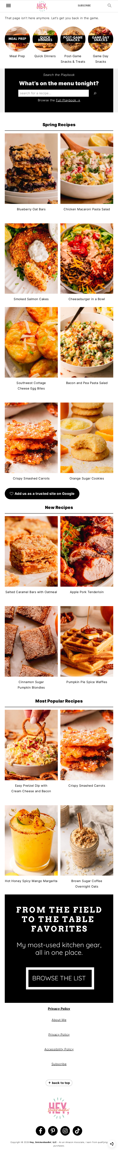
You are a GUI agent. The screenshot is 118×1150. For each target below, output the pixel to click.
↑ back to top (59, 1083)
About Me (59, 1020)
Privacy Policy (59, 1009)
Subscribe (59, 1064)
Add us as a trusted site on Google (45, 493)
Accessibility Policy (59, 1049)
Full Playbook (66, 100)
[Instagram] (65, 1131)
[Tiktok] (77, 1131)
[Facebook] (40, 1131)
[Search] (95, 93)
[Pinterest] (53, 1131)
